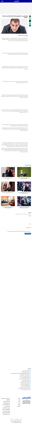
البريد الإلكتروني (28, 227)
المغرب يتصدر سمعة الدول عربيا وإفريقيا (24, 388)
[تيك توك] (24, 405)
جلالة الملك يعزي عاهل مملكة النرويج (25, 376)
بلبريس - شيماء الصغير (23, 35)
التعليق (29, 215)
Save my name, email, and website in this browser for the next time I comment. (18, 231)
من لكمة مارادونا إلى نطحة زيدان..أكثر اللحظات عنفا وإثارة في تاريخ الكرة (24, 178)
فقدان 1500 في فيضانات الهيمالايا (25, 386)
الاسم (30, 223)
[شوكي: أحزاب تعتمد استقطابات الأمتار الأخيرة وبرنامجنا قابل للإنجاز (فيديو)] (24, 187)
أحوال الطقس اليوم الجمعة (26, 380)
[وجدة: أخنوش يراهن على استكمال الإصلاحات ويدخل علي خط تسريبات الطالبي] (24, 201)
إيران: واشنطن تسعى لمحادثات (26, 385)
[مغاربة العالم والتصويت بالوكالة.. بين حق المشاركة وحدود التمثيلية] (8, 201)
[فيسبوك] (30, 405)
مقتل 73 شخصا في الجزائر (27, 370)
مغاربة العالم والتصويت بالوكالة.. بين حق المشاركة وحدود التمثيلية (8, 207)
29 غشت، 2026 (23, 179)
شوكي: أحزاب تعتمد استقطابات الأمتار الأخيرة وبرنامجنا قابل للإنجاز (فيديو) (24, 193)
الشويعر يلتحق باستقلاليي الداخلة (25, 382)
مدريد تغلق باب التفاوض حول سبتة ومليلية (7, 192)
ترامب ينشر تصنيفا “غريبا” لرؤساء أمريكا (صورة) (8, 178)
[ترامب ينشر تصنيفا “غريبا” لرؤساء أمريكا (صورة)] (8, 172)
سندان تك (12, 422)
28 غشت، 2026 (23, 194)
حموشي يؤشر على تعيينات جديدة (26, 384)
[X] (30, 407)
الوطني (2, 148)
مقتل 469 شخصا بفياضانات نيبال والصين (25, 378)
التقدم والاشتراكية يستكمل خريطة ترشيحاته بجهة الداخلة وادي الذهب (21, 373)
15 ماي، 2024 (26, 36)
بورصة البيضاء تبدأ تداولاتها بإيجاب (25, 374)
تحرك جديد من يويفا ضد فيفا (26, 389)
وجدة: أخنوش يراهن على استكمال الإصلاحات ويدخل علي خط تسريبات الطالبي (24, 207)
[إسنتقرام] (26, 405)
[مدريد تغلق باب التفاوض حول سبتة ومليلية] (8, 187)
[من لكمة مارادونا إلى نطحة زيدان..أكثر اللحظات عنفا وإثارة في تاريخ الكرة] (24, 172)
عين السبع (16, 53)
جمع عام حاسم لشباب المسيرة (26, 381)
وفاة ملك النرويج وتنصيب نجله (26, 377)
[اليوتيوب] (28, 405)
